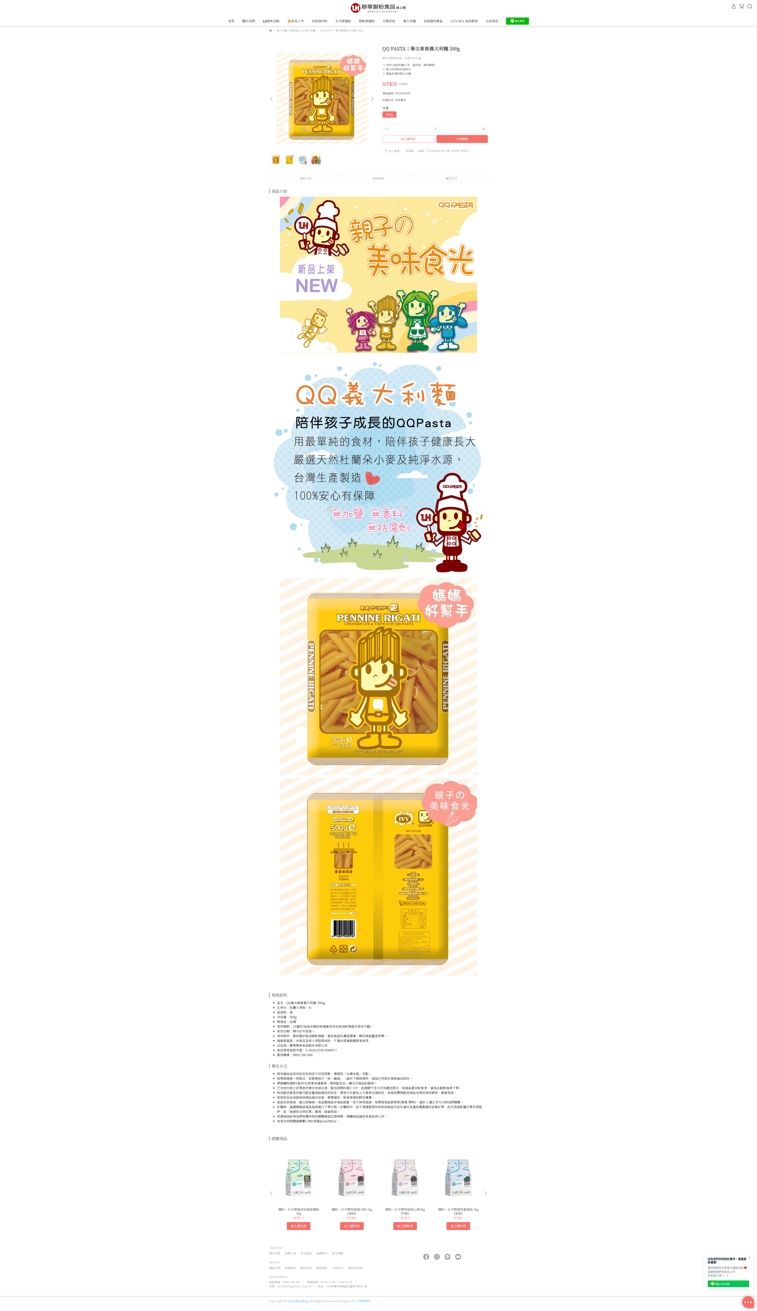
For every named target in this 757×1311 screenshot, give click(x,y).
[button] (372, 98)
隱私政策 (306, 1268)
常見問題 (337, 1253)
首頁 (231, 21)
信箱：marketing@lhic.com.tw (290, 1286)
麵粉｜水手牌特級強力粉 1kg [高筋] (352, 1211)
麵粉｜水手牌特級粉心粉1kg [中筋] (405, 1211)
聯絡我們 (274, 1268)
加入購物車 (408, 139)
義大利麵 (409, 21)
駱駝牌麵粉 (367, 21)
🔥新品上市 (295, 21)
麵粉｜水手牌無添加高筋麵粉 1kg (298, 1211)
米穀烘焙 (389, 21)
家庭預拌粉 (319, 21)
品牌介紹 (290, 1253)
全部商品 (492, 21)
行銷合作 (337, 1268)
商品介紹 (305, 178)
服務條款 (321, 1268)
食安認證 (306, 1253)
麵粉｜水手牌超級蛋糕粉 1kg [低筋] (458, 1211)
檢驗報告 (321, 1253)
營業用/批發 (355, 1268)
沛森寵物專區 (433, 21)
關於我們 (248, 21)
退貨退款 (290, 1268)
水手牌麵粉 (343, 21)
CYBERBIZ (363, 1301)
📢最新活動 (271, 21)
